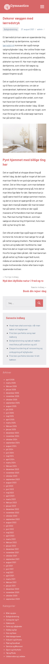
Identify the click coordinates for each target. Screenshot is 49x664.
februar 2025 (11, 426)
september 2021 (12, 559)
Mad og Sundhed (13, 643)
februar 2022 (11, 542)
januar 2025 (11, 429)
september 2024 (13, 442)
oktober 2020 (11, 595)
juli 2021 (9, 566)
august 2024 (11, 446)
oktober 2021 (11, 556)
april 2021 (10, 575)
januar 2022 (11, 546)
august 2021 (11, 562)
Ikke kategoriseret (13, 636)
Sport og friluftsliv (13, 650)
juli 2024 (9, 449)
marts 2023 (11, 499)
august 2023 (11, 482)
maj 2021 (9, 572)
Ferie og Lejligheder (14, 626)
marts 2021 (10, 579)
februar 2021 (11, 582)
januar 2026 (11, 389)
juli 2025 (9, 409)
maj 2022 (10, 532)
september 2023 (13, 479)
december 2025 (12, 393)
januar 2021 (11, 585)
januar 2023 (11, 506)
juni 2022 (10, 529)
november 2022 (12, 512)
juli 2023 (9, 486)
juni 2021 (9, 569)
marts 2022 (11, 539)
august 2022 (11, 522)
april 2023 (10, 496)
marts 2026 (11, 383)
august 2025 (11, 406)
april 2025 (10, 419)
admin (40, 29)
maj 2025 (10, 416)
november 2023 (12, 472)
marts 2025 (11, 423)
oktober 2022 (11, 516)
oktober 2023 (11, 476)
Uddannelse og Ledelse (15, 656)
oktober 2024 (11, 439)
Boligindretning (10, 29)
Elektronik (10, 623)
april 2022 (10, 536)
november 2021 (12, 552)
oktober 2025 (11, 399)
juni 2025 (10, 413)
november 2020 (12, 592)
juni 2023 (10, 489)
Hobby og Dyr (11, 630)
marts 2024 (11, 462)
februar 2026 (11, 386)
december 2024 (12, 433)
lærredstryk (8, 45)
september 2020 (13, 599)
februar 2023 (11, 502)
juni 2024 (10, 453)
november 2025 (12, 396)
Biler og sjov (11, 613)
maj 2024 (10, 456)
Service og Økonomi (14, 646)
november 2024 (12, 436)
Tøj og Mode (11, 653)
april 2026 (10, 379)
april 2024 (10, 459)
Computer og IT (12, 620)
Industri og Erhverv (14, 639)
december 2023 (12, 469)
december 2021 (12, 549)
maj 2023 (10, 492)
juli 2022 (9, 526)
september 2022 (13, 519)
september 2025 (13, 403)
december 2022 (12, 509)
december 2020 (12, 589)
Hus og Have (11, 633)
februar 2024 (11, 466)
